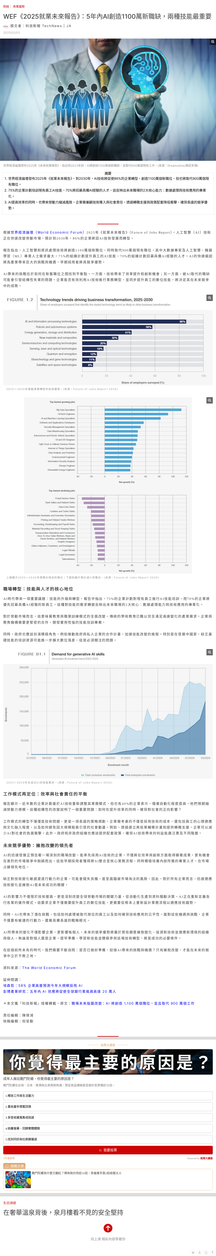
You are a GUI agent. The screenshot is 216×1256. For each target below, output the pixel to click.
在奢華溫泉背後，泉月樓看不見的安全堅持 (63, 1212)
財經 (6, 6)
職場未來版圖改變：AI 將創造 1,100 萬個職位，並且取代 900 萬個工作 (133, 1003)
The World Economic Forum (49, 968)
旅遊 (13, 1203)
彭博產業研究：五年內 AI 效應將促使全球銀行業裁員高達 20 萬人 (59, 991)
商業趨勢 (19, 6)
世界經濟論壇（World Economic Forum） (48, 232)
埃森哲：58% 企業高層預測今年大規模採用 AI (43, 986)
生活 (6, 1203)
